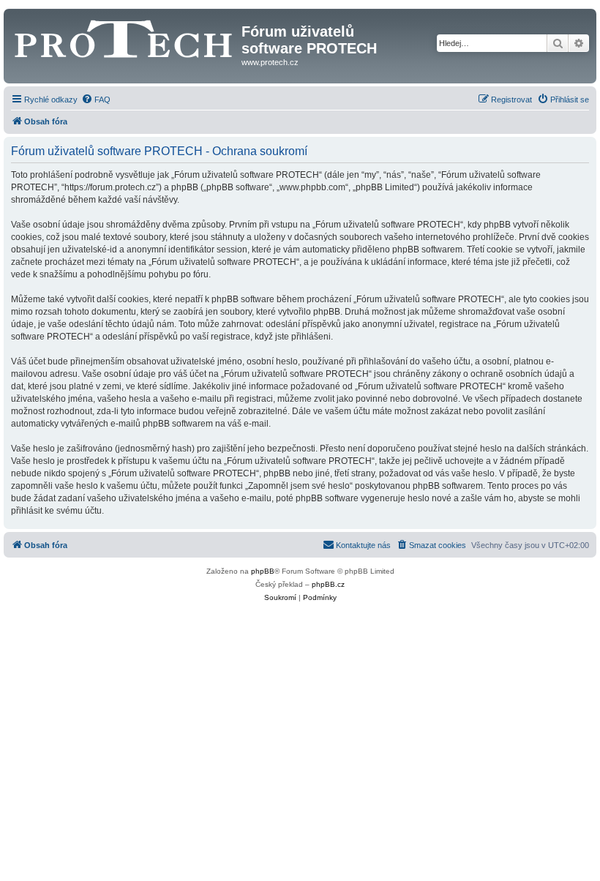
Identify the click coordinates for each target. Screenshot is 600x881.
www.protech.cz (270, 62)
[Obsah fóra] (124, 35)
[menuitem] (95, 99)
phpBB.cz (328, 584)
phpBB (262, 571)
